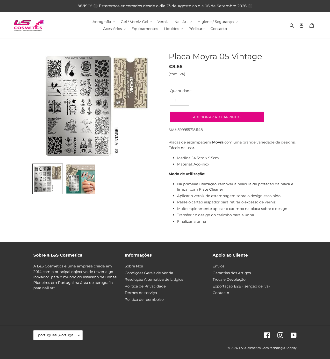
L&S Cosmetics (250, 348)
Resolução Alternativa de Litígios (154, 279)
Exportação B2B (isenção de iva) (241, 286)
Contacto (221, 292)
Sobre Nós (134, 266)
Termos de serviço (141, 292)
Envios (218, 266)
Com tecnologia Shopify (279, 348)
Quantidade (181, 90)
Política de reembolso (144, 299)
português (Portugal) (57, 335)
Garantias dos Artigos (232, 273)
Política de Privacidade (145, 286)
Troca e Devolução (229, 279)
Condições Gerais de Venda (149, 273)
